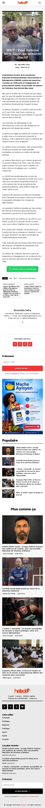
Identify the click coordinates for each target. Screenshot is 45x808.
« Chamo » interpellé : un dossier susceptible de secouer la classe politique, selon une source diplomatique (28, 472)
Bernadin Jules (24, 64)
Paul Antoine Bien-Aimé (27, 278)
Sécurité (5, 773)
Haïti (10, 278)
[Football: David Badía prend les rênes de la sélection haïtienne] (8, 461)
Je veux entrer (21, 368)
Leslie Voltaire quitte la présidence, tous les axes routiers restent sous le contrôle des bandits (32, 290)
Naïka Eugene (7, 678)
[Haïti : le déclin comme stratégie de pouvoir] (8, 493)
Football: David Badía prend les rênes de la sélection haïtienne (28, 461)
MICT (15, 278)
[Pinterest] (25, 344)
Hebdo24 (24, 805)
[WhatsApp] (30, 344)
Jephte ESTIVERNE (9, 593)
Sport (4, 763)
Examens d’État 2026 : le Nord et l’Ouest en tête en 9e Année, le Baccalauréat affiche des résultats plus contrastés (28, 483)
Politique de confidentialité (29, 373)
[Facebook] (15, 344)
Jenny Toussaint (8, 553)
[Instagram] (10, 706)
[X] (22, 322)
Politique (22, 46)
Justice (5, 755)
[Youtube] (22, 706)
